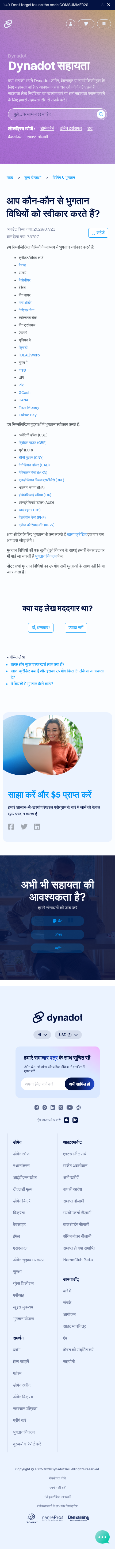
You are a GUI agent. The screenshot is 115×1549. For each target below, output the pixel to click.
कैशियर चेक (26, 310)
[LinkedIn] (53, 1107)
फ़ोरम (58, 934)
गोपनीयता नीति (57, 1478)
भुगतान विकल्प (46, 556)
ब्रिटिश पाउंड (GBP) (33, 442)
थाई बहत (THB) (30, 510)
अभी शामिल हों (79, 1084)
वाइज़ (22, 370)
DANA (23, 400)
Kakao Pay (27, 415)
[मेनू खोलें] (104, 23)
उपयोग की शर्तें (57, 1488)
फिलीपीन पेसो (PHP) (32, 517)
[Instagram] (45, 1107)
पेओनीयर (24, 280)
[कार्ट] (86, 23)
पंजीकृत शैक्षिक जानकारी (57, 1497)
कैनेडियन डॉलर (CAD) (34, 465)
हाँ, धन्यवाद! (41, 627)
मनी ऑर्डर (25, 302)
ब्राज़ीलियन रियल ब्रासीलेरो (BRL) (41, 480)
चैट (60, 921)
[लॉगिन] (70, 23)
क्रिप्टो (23, 347)
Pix (21, 385)
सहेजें (101, 232)
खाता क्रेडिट (77, 534)
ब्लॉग (58, 948)
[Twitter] (61, 1107)
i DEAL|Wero (29, 355)
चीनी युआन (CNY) (31, 457)
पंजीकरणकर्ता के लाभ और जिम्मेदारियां (57, 1506)
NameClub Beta (78, 1259)
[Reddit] (78, 1107)
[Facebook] (36, 1107)
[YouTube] (70, 1107)
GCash (24, 392)
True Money (29, 407)
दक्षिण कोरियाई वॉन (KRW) (37, 525)
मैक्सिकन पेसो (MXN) (33, 472)
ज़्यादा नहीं (75, 627)
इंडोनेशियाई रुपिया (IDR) (35, 495)
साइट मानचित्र (74, 1326)
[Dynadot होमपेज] (8, 23)
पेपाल (22, 265)
